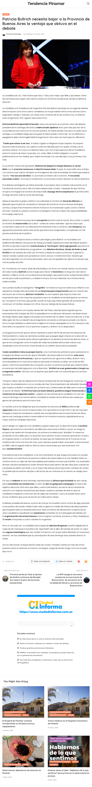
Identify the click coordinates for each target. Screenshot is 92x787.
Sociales (54, 764)
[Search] (88, 3)
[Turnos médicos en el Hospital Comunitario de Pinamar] (69, 702)
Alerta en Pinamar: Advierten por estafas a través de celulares (44, 643)
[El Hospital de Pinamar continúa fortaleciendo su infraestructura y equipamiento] (23, 702)
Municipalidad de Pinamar (14, 712)
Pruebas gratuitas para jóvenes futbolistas (37, 648)
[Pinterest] (79, 561)
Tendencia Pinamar (46, 3)
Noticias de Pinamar (12, 715)
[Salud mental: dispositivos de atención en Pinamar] (23, 751)
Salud (6, 14)
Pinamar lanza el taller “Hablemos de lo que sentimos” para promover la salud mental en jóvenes (68, 773)
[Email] (86, 561)
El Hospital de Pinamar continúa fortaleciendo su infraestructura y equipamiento (18, 724)
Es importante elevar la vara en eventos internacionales (42, 639)
